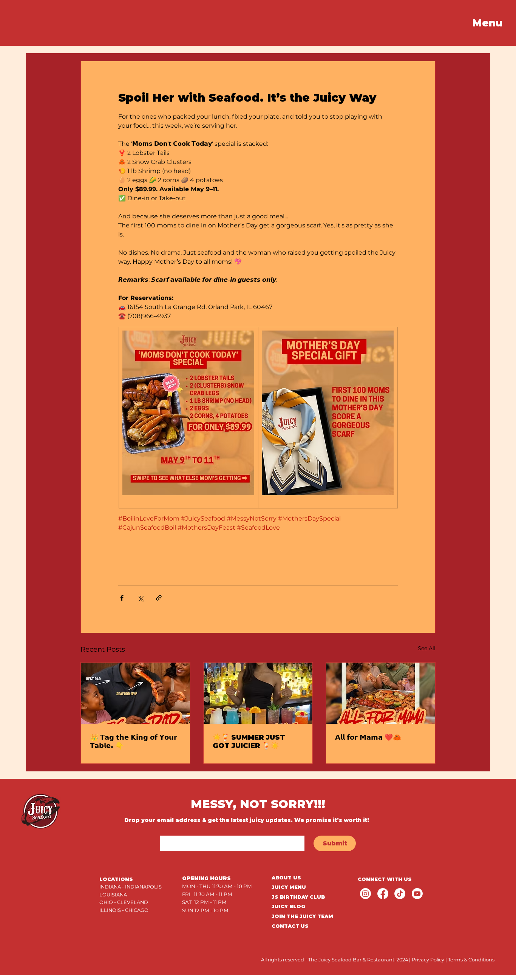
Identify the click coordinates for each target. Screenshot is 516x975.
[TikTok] (399, 893)
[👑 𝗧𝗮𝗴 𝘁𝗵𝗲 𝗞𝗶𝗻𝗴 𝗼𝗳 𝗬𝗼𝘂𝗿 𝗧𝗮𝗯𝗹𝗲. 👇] (135, 693)
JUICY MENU (289, 887)
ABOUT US (286, 878)
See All (427, 648)
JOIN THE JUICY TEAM (302, 916)
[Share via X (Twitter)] (140, 597)
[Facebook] (382, 893)
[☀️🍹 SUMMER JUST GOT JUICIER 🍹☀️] (258, 693)
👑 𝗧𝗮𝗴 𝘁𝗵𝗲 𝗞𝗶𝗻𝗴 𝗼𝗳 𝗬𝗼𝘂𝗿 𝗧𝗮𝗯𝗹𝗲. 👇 (133, 741)
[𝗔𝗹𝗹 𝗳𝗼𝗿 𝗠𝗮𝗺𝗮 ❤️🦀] (380, 693)
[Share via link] (158, 597)
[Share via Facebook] (121, 597)
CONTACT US (290, 926)
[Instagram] (365, 893)
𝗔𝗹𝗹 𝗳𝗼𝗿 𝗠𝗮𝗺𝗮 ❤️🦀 (368, 737)
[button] (487, 23)
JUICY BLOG (288, 906)
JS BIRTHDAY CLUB (298, 897)
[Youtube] (417, 893)
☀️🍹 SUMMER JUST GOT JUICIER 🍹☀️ (249, 741)
